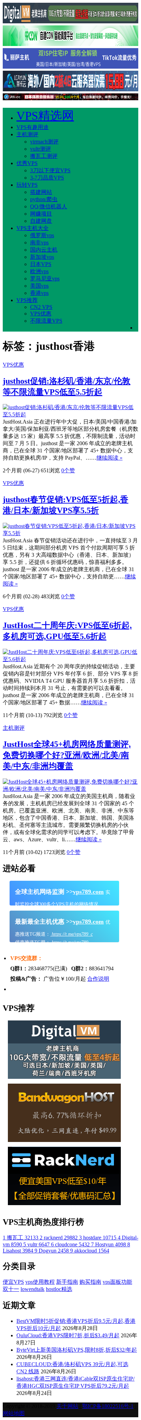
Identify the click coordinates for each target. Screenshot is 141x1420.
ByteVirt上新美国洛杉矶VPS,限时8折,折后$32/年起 (76, 1350)
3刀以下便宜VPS (50, 170)
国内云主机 (43, 250)
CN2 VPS (41, 307)
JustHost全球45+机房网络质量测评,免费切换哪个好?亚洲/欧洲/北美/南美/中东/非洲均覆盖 (67, 755)
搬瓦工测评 (43, 156)
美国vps (39, 286)
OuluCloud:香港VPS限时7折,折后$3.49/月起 (67, 1335)
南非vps (39, 242)
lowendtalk (32, 1289)
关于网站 (67, 1406)
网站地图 (14, 1413)
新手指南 (67, 1282)
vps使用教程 (40, 1282)
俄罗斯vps (42, 235)
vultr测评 (40, 149)
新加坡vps (42, 257)
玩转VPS (27, 185)
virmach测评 (44, 142)
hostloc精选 (59, 1289)
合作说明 (98, 979)
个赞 (68, 470)
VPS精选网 (45, 116)
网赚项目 (41, 214)
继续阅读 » (110, 458)
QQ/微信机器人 (48, 206)
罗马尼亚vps (45, 278)
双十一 (11, 1289)
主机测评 (27, 134)
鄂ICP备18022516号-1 (107, 1406)
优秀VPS (27, 163)
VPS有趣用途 (32, 127)
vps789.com (88, 891)
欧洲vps (39, 271)
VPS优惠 (40, 313)
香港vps (39, 293)
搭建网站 (41, 192)
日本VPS (40, 264)
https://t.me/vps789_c (71, 934)
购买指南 (90, 1282)
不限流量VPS (46, 321)
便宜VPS (13, 1282)
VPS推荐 (27, 300)
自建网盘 (41, 221)
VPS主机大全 (32, 228)
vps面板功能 (117, 1282)
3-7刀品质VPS (47, 178)
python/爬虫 (43, 199)
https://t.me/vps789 (69, 942)
